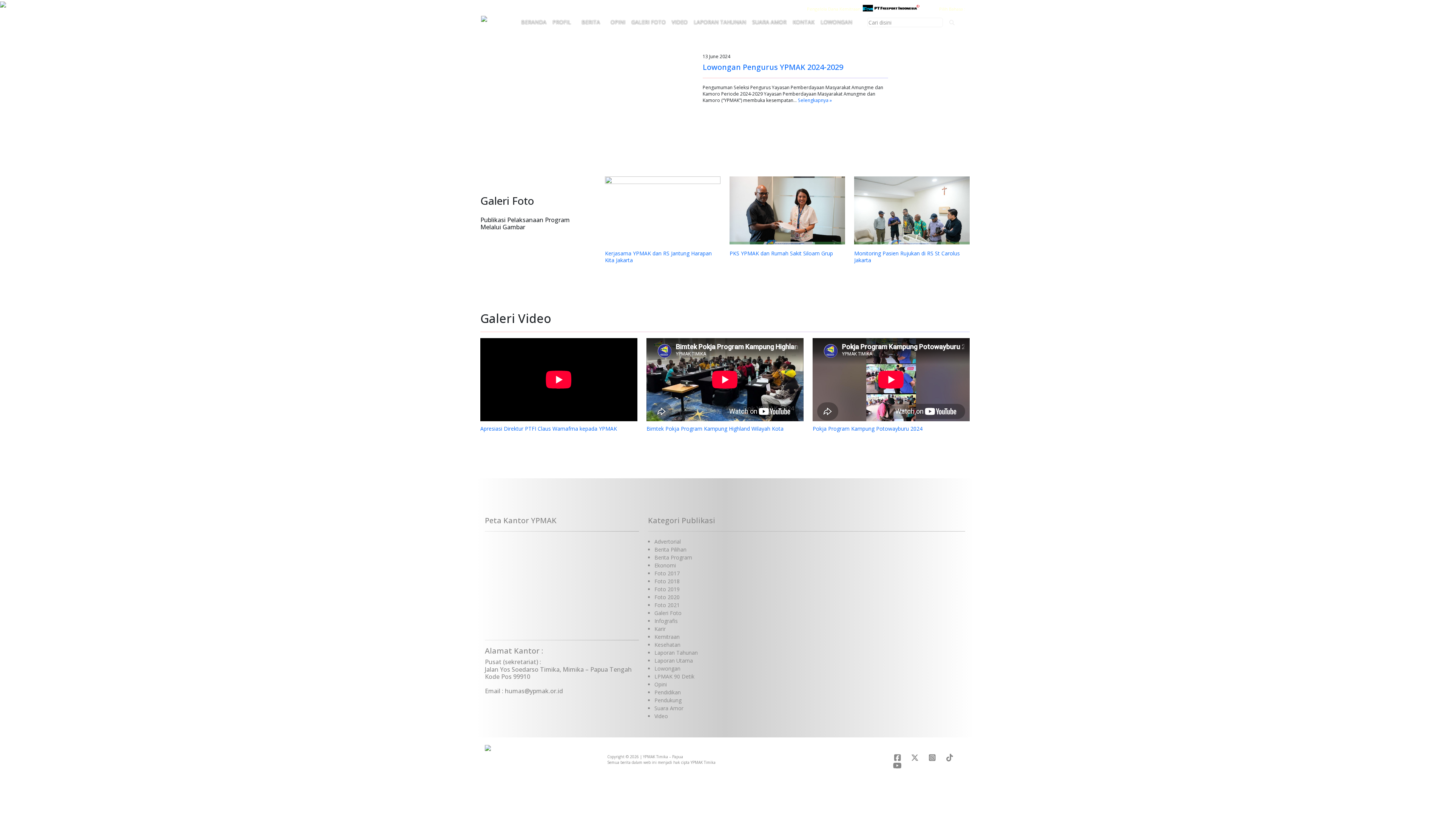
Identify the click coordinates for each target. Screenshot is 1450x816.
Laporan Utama (673, 660)
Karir (660, 628)
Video (680, 22)
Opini (618, 22)
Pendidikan (667, 692)
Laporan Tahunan (720, 22)
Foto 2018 (667, 581)
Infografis (666, 620)
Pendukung (668, 700)
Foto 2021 (667, 605)
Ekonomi (665, 565)
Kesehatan (667, 644)
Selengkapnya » (815, 100)
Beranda (533, 22)
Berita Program (673, 557)
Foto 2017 (667, 573)
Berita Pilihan (670, 549)
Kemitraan (667, 636)
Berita (591, 22)
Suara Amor (769, 22)
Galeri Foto (648, 22)
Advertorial (667, 541)
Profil (561, 22)
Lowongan (836, 22)
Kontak (803, 22)
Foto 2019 (667, 589)
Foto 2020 (667, 597)
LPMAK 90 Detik (674, 676)
